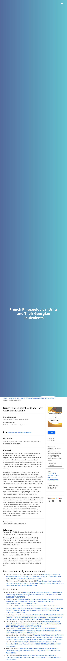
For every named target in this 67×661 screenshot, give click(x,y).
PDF (52, 432)
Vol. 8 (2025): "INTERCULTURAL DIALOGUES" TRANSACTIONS (35, 398)
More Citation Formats (53, 464)
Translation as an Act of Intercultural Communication (37, 655)
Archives (11, 398)
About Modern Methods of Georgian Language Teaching (39, 648)
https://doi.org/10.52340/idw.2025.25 (19, 432)
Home (5, 398)
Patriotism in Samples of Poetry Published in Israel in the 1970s (36, 642)
